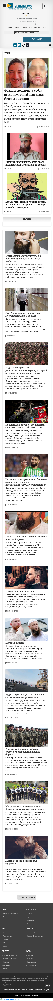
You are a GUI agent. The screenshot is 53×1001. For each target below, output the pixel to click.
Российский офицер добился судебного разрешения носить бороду (22, 752)
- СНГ (28, 923)
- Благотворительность (9, 955)
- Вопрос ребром (32, 933)
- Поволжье (30, 920)
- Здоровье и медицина (9, 958)
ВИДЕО (31, 990)
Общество (5, 951)
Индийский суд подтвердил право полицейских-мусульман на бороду (25, 163)
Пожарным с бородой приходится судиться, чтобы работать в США (25, 426)
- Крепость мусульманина (10, 913)
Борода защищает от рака (20, 591)
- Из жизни (5, 962)
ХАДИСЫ (24, 990)
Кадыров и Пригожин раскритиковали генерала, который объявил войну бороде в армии (26, 370)
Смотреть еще (27, 897)
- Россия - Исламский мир (34, 936)
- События (29, 958)
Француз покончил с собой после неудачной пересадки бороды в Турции (24, 94)
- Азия (4, 933)
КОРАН (17, 990)
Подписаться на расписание (26, 33)
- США (4, 946)
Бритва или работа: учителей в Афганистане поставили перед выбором (23, 259)
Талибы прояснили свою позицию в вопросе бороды (26, 538)
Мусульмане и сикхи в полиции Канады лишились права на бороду (25, 807)
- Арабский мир (7, 936)
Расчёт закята (37, 39)
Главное (5, 910)
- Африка (5, 942)
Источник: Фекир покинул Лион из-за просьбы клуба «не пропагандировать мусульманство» (26, 482)
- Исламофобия (31, 965)
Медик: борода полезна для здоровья (21, 862)
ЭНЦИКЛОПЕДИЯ (9, 990)
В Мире (4, 929)
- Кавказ (29, 913)
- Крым (28, 917)
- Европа (5, 939)
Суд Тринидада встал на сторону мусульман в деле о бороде (24, 314)
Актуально (30, 929)
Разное (28, 951)
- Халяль (4, 968)
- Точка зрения (7, 917)
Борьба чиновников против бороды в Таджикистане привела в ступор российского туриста (26, 204)
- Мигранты (6, 965)
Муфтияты (38, 990)
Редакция (6, 984)
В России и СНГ (31, 910)
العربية (46, 990)
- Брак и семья (31, 962)
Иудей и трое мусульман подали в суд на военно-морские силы (24, 696)
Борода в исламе (14, 642)
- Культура (29, 955)
